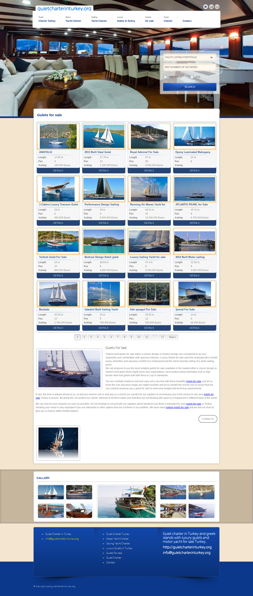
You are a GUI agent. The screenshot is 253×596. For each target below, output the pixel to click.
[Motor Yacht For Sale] (201, 511)
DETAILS (58, 170)
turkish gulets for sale (177, 407)
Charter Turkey (47, 19)
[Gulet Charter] (51, 511)
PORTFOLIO (175, 77)
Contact (187, 21)
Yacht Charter (73, 19)
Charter (168, 19)
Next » (172, 337)
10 (138, 337)
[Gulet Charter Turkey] (51, 492)
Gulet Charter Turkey (117, 534)
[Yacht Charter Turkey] (201, 492)
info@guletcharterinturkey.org (62, 538)
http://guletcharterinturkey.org (187, 547)
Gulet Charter (113, 557)
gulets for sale (193, 381)
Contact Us (208, 418)
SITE (197, 77)
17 (162, 337)
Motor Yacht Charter (117, 538)
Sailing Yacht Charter (118, 543)
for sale (149, 19)
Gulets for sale (114, 553)
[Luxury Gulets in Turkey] (173, 492)
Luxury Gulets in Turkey (119, 548)
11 (146, 337)
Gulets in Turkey (126, 19)
